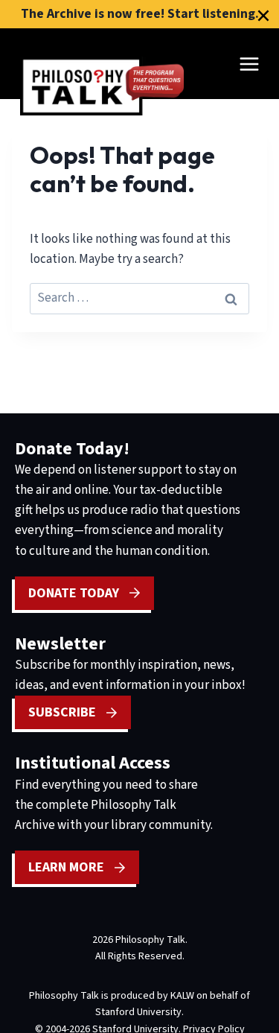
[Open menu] (248, 63)
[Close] (263, 16)
